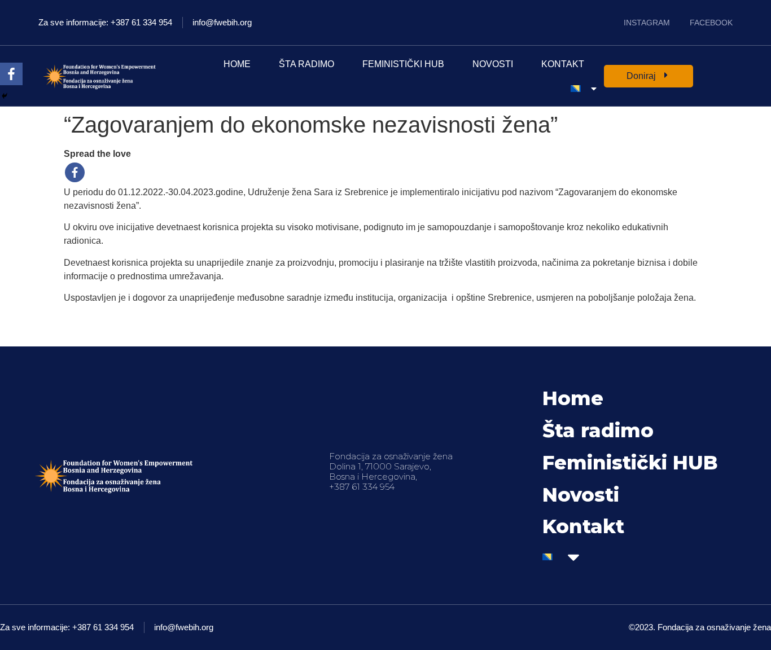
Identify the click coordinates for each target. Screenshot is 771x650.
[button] (648, 76)
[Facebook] (75, 172)
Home (237, 64)
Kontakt (562, 64)
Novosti (492, 64)
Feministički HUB (403, 64)
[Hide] (4, 95)
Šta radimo (306, 64)
